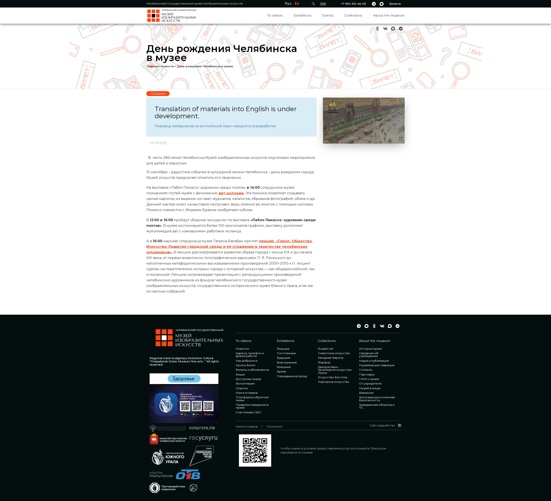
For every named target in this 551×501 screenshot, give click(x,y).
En (297, 4)
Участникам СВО (248, 412)
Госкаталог (274, 426)
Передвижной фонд (292, 376)
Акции (240, 374)
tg (374, 3)
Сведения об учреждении (368, 354)
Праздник (158, 93)
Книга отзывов (247, 392)
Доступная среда (248, 379)
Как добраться (246, 360)
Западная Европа (330, 357)
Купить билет (246, 365)
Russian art (325, 348)
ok (377, 28)
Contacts (365, 369)
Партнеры (367, 374)
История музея (370, 348)
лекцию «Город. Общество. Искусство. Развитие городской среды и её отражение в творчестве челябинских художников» (229, 246)
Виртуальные (287, 362)
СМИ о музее (369, 379)
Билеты (395, 3)
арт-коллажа (231, 193)
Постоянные (286, 353)
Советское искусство (334, 353)
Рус (288, 4)
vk (385, 28)
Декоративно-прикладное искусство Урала (335, 369)
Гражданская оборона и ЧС (377, 406)
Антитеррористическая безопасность (377, 398)
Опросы (242, 388)
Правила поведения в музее (252, 406)
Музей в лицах (370, 388)
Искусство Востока (332, 377)
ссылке (307, 452)
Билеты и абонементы (252, 369)
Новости (167, 66)
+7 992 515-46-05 (353, 3)
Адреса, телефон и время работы (250, 354)
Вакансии (366, 392)
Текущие (283, 348)
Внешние (284, 367)
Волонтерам (245, 383)
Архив (281, 371)
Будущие (283, 357)
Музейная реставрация (376, 365)
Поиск (313, 3)
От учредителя (370, 383)
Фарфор (324, 362)
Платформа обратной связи (252, 398)
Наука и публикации (374, 360)
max (381, 3)
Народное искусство (333, 381)
